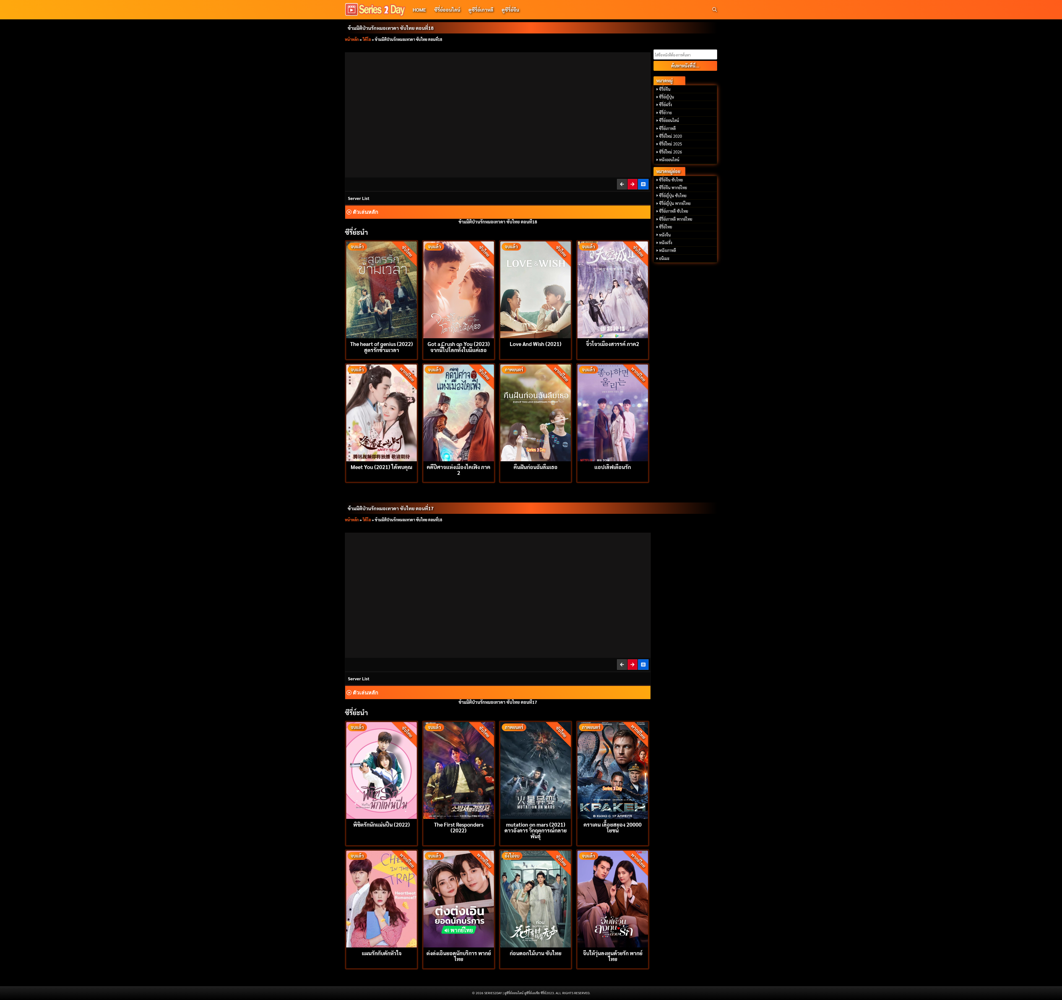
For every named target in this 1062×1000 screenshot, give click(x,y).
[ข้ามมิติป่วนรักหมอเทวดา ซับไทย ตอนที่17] (622, 184)
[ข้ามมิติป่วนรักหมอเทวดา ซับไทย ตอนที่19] (633, 184)
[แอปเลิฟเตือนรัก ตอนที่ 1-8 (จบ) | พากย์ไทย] (612, 412)
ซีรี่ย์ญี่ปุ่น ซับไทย (672, 195)
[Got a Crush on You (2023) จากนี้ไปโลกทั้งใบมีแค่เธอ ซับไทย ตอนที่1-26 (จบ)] (458, 289)
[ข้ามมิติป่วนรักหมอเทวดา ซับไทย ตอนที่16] (622, 664)
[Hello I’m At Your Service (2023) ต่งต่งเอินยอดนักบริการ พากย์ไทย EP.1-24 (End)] (458, 898)
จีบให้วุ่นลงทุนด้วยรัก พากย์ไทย (612, 955)
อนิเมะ (664, 258)
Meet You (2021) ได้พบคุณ (381, 466)
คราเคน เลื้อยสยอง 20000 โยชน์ (613, 827)
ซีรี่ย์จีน (664, 89)
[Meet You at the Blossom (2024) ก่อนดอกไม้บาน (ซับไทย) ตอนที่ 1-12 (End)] (535, 898)
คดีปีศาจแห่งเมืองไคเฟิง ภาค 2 (458, 469)
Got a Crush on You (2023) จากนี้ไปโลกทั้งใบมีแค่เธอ (459, 346)
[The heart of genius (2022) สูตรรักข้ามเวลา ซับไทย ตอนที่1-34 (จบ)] (381, 289)
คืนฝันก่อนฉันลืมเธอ (536, 466)
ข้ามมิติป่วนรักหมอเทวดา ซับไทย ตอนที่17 (391, 508)
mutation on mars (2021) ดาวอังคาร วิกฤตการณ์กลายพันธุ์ (535, 830)
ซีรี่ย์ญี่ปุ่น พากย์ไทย (675, 203)
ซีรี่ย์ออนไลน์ (447, 9)
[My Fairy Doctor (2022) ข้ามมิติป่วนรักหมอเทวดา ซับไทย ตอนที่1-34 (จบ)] (643, 184)
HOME (419, 9)
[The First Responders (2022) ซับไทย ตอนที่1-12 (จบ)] (458, 770)
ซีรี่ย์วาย (665, 112)
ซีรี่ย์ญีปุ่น (666, 96)
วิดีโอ (367, 39)
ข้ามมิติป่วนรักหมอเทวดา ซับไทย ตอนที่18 (391, 28)
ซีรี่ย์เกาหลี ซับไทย (673, 211)
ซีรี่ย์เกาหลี (667, 128)
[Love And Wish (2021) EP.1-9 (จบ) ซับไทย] (535, 289)
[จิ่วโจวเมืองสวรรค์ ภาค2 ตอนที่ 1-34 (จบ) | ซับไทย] (612, 289)
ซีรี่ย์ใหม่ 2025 (670, 143)
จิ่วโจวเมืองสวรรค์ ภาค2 (612, 343)
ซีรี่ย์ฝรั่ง (665, 104)
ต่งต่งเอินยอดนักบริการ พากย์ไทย (458, 955)
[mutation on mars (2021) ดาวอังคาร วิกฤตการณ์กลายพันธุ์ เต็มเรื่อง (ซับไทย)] (535, 770)
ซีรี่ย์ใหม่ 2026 (670, 151)
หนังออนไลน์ (669, 159)
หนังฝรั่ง (665, 242)
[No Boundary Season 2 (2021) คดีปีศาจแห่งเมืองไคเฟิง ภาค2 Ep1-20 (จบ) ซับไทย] (458, 412)
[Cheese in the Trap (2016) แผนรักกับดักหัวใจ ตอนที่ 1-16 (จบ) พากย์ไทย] (381, 898)
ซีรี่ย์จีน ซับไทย (671, 179)
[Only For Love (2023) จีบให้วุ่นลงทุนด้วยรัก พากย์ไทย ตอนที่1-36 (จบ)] (612, 898)
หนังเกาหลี (667, 250)
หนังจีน (665, 234)
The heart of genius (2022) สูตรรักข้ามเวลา (381, 346)
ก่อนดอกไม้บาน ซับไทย (535, 952)
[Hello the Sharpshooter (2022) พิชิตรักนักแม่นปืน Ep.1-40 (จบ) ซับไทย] (381, 770)
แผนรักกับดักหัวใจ (382, 952)
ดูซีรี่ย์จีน (510, 9)
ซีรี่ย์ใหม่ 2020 (670, 136)
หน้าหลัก (352, 39)
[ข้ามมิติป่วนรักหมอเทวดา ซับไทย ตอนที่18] (633, 664)
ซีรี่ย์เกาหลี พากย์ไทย (675, 219)
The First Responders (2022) (458, 827)
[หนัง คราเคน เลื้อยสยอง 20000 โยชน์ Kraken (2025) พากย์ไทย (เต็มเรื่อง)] (612, 770)
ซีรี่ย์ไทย (665, 226)
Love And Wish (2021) (535, 343)
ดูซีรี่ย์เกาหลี (480, 9)
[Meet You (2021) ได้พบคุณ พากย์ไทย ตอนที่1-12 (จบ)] (381, 412)
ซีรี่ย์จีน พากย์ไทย (673, 187)
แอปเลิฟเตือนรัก (612, 466)
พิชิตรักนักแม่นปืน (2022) (381, 824)
